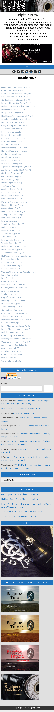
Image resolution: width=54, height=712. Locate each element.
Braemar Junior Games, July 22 (13, 240)
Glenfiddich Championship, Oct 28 (15, 100)
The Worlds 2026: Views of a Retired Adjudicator (21, 512)
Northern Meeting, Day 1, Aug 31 (14, 151)
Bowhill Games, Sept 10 (11, 132)
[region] (27, 53)
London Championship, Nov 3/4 (14, 97)
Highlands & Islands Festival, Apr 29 (16, 320)
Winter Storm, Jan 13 (9, 358)
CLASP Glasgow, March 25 (12, 335)
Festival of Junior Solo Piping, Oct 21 (16, 103)
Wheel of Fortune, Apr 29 (11, 316)
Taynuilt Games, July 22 (11, 243)
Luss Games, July (8, 278)
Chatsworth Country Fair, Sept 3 (14, 138)
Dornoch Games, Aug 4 (11, 218)
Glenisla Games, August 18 (12, 176)
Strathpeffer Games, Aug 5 (12, 214)
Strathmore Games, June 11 (12, 294)
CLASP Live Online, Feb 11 (11, 354)
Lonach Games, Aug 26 (11, 157)
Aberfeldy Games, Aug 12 (11, 189)
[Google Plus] (22, 71)
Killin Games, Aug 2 (9, 221)
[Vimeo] (35, 71)
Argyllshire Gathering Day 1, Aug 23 (16, 170)
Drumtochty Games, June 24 (13, 284)
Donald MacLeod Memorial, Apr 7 (15, 329)
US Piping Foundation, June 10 (13, 300)
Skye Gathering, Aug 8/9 (11, 199)
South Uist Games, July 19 (12, 259)
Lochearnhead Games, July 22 (13, 246)
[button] (27, 53)
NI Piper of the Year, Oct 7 (12, 113)
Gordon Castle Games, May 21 (14, 310)
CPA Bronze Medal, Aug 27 (12, 154)
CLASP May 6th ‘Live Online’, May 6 (16, 313)
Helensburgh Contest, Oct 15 (13, 110)
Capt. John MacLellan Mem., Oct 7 (15, 119)
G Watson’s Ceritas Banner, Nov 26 (16, 87)
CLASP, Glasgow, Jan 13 (11, 361)
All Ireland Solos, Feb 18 (11, 351)
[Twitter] (14, 71)
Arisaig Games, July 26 (10, 234)
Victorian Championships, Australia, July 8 (18, 272)
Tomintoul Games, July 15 (11, 265)
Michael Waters (7, 408)
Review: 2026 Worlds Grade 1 (30, 408)
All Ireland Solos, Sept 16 (11, 129)
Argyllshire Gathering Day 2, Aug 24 (16, 167)
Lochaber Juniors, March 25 (12, 332)
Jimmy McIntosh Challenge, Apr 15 (15, 326)
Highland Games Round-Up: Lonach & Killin (19, 499)
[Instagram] (31, 71)
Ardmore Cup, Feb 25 (10, 348)
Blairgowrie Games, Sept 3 (12, 141)
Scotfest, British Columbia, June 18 (15, 288)
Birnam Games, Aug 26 (10, 160)
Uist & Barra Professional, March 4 (15, 342)
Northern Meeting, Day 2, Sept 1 (14, 148)
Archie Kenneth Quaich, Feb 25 (14, 345)
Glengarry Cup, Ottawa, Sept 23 (14, 125)
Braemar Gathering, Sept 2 (12, 144)
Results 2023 (27, 77)
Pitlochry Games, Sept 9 (11, 135)
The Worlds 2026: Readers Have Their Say (19, 516)
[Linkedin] (26, 71)
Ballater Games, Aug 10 (11, 192)
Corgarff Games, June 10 (11, 297)
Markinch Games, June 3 (11, 304)
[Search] (48, 388)
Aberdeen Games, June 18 (12, 291)
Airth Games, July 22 (9, 237)
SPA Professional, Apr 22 (11, 323)
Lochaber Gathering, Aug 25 (13, 164)
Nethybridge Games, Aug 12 (12, 183)
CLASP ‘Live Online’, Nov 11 (12, 90)
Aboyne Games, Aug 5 (10, 208)
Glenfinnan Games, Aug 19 (12, 173)
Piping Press (28, 14)
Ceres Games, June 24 (10, 281)
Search (4, 384)
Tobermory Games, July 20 (12, 253)
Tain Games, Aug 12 (9, 186)
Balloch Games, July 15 (10, 269)
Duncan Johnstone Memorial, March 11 (17, 339)
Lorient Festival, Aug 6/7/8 (12, 195)
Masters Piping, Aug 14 (10, 180)
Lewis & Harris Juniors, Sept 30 (14, 122)
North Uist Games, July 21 (11, 250)
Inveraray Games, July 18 (11, 262)
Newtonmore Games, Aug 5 (13, 211)
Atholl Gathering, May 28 (11, 307)
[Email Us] (39, 71)
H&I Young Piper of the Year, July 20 (16, 256)
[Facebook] (18, 71)
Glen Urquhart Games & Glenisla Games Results (21, 494)
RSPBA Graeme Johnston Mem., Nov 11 (17, 94)
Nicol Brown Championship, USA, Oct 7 (17, 116)
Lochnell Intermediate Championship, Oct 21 (19, 106)
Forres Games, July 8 (9, 275)
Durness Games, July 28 (11, 230)
